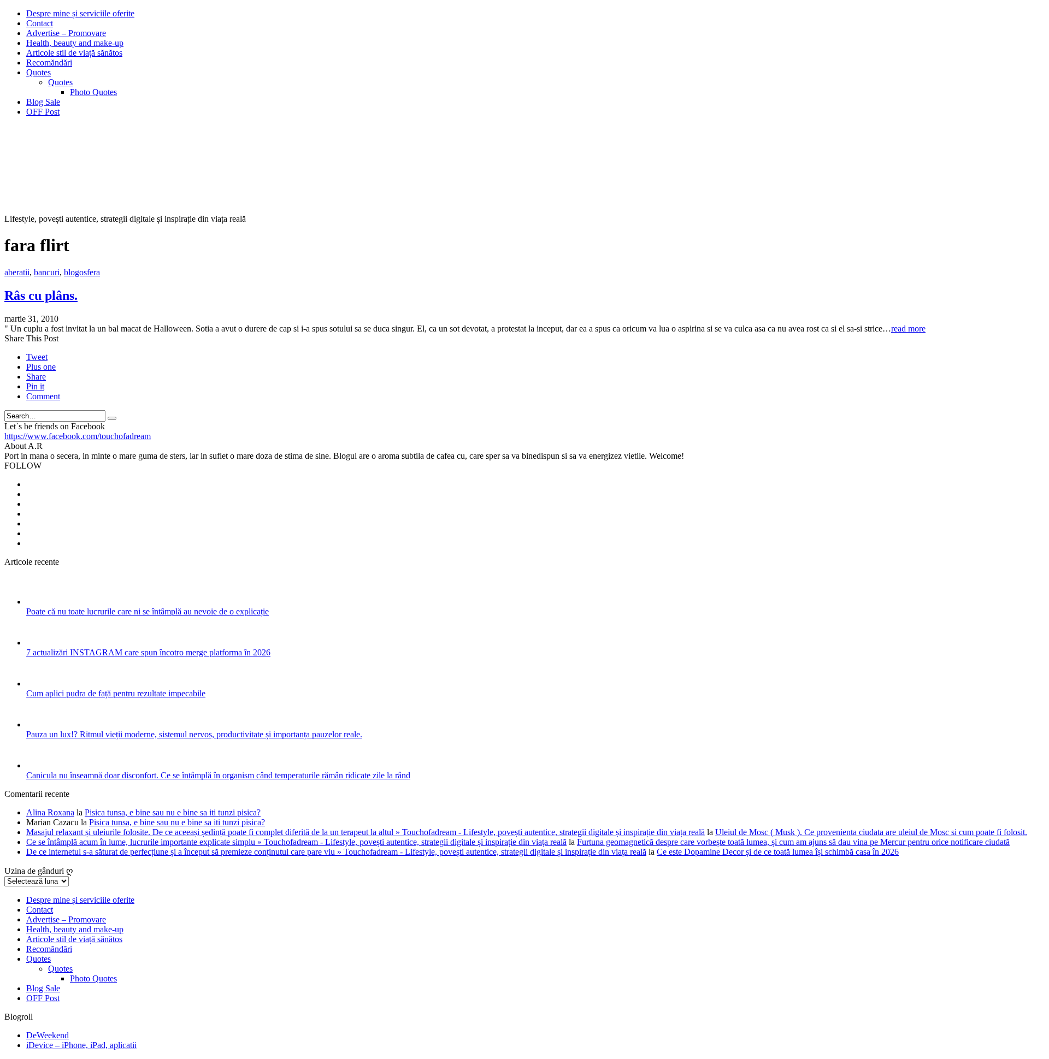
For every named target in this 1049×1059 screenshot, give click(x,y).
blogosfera (82, 272)
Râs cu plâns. (41, 295)
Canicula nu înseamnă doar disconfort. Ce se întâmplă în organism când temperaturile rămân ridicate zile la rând (218, 775)
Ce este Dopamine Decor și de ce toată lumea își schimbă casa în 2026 (778, 851)
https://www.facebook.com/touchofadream (77, 436)
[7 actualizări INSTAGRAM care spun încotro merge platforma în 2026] (40, 642)
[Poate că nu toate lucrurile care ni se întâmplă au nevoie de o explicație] (40, 601)
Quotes (38, 72)
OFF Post (43, 111)
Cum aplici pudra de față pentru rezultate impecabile (115, 693)
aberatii (17, 272)
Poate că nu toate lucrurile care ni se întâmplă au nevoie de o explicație (147, 611)
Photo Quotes (93, 92)
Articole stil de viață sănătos (74, 52)
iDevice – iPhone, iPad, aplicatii (81, 1045)
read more (908, 328)
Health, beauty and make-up (74, 43)
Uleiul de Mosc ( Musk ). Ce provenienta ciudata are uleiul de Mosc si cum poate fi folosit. (871, 832)
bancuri (47, 272)
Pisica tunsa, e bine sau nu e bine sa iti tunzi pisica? (173, 812)
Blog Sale (43, 102)
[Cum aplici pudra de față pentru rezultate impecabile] (40, 683)
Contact (39, 23)
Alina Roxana (50, 812)
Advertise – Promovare (66, 33)
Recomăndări (49, 62)
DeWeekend (47, 1035)
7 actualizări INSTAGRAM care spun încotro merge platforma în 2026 (148, 652)
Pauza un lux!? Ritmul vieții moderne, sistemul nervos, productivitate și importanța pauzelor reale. (194, 734)
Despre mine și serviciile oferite (80, 13)
